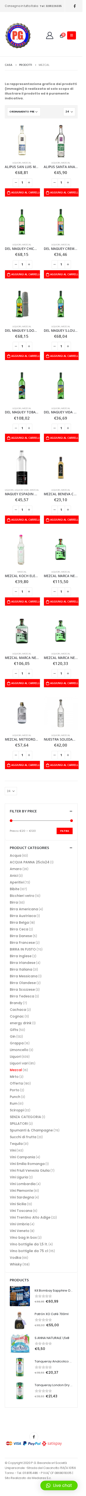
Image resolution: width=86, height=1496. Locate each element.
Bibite (14, 889)
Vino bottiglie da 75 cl (29, 1251)
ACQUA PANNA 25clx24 (29, 862)
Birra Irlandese (22, 962)
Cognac (17, 1016)
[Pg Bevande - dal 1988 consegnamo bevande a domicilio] (18, 35)
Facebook (33, 1436)
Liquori (16, 162)
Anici (14, 875)
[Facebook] (75, 6)
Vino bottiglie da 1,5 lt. (29, 1244)
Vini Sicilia (18, 1204)
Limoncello (19, 1049)
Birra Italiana (21, 969)
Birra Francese (22, 942)
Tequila (16, 1143)
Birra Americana (24, 909)
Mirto (14, 1076)
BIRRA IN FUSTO (23, 949)
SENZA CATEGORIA (25, 1116)
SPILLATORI (19, 1123)
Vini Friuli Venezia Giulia (30, 1170)
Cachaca (18, 1009)
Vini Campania (22, 1157)
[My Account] (49, 35)
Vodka (15, 1257)
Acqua (15, 855)
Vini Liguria (19, 1177)
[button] (59, 1485)
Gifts (14, 1029)
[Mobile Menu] (71, 35)
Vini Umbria (19, 1224)
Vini (13, 1150)
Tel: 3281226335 (51, 6)
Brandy (16, 1003)
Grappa (17, 1043)
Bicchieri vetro (22, 895)
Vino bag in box (23, 1237)
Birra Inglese (21, 956)
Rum (13, 1103)
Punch (15, 1096)
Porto (14, 1090)
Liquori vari (22, 489)
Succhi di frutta (23, 1137)
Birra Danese (21, 936)
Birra (14, 902)
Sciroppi (17, 1110)
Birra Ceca (19, 929)
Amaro (16, 868)
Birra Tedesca (22, 996)
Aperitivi (17, 882)
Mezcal (26, 162)
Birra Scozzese (22, 989)
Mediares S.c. (42, 1478)
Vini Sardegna (22, 1197)
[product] (22, 140)
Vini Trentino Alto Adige (30, 1217)
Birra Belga (19, 922)
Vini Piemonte (21, 1190)
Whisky (16, 1264)
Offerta (16, 1083)
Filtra (64, 831)
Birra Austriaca (23, 915)
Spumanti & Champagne (31, 1130)
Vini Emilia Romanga (27, 1163)
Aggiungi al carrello (25, 192)
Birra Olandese (23, 982)
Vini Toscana (21, 1210)
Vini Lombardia (23, 1183)
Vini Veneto (19, 1230)
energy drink (21, 1023)
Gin (13, 1036)
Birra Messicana (24, 976)
